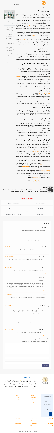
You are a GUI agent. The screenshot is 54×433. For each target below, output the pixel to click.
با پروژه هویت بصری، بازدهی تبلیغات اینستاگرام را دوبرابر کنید (8, 49)
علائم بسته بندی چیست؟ (40, 203)
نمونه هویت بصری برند (39, 164)
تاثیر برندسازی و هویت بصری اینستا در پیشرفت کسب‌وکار (8, 43)
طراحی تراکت (33, 400)
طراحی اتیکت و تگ (34, 421)
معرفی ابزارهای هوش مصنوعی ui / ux (13, 214)
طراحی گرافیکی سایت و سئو (40, 209)
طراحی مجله (19, 421)
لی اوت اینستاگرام (9, 36)
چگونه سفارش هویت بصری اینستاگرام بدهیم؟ (8, 55)
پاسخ (45, 233)
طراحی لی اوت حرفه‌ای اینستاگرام (44, 93)
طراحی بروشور (17, 395)
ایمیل (47, 360)
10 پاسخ (11, 59)
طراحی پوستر (33, 397)
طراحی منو (18, 397)
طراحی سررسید (50, 425)
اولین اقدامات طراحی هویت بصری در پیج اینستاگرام (8, 29)
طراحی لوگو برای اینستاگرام (9, 33)
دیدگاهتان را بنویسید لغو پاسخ (9, 61)
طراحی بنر (18, 400)
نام (48, 356)
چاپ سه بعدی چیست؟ (14, 209)
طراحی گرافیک (33, 395)
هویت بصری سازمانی (25, 166)
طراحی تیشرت (34, 418)
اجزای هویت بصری (22, 39)
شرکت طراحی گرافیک (34, 35)
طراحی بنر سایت (34, 423)
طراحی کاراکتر (51, 418)
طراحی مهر (51, 421)
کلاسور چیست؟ (40, 214)
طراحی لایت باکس (16, 402)
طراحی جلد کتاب (50, 423)
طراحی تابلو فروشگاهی (33, 425)
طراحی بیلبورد (33, 402)
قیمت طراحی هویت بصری (45, 170)
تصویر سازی (19, 425)
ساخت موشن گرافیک (29, 25)
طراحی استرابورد (18, 423)
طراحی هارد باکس (18, 418)
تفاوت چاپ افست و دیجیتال (13, 203)
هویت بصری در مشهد (36, 177)
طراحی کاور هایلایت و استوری (8, 39)
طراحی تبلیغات (36, 151)
